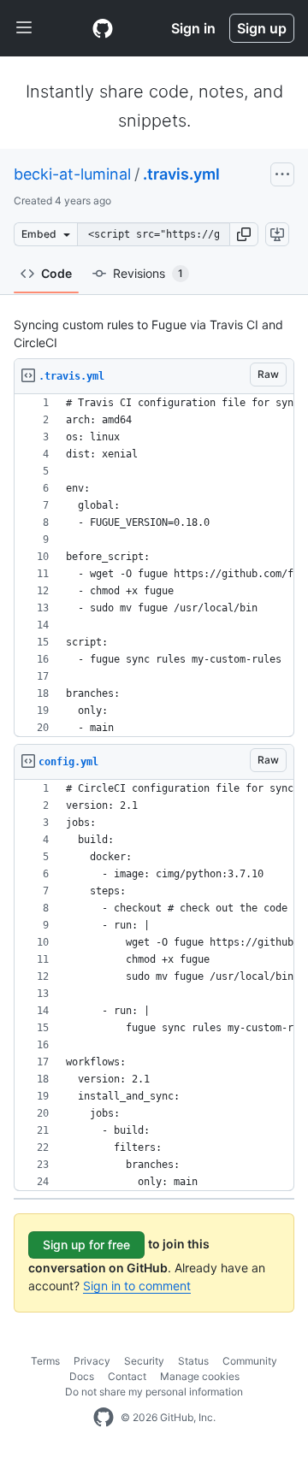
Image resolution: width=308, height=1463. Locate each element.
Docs (81, 1376)
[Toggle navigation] (24, 28)
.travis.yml (181, 174)
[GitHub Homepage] (103, 1418)
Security (144, 1360)
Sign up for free (86, 1244)
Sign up (262, 28)
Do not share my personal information (154, 1391)
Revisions (148, 273)
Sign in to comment (137, 1285)
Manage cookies (200, 1376)
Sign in (193, 28)
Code (56, 273)
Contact (127, 1376)
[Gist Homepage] (102, 28)
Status (193, 1360)
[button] (243, 234)
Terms (45, 1360)
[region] (154, 565)
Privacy (92, 1360)
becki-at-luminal (72, 174)
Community (249, 1360)
